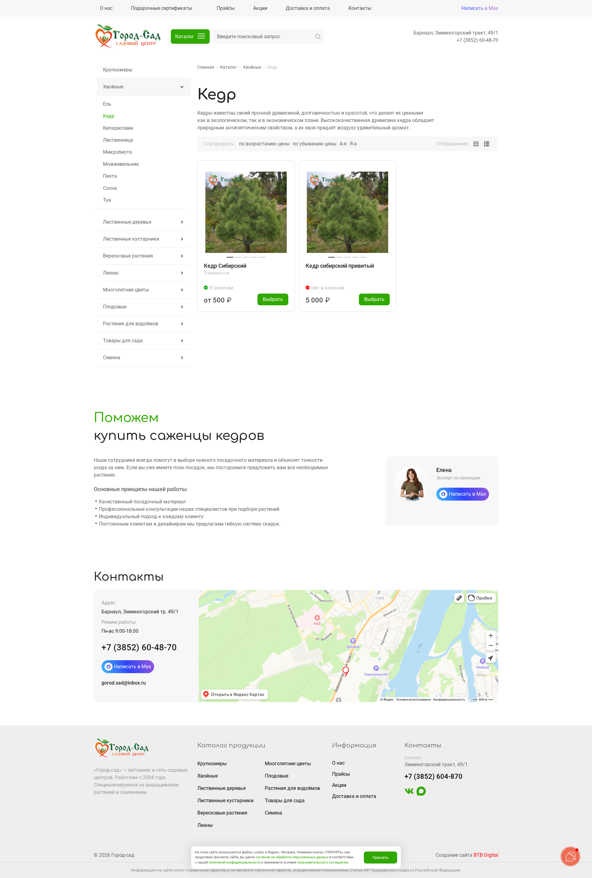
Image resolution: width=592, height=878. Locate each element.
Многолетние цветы (126, 290)
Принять (380, 857)
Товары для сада (123, 340)
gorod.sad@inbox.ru (123, 683)
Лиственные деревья (127, 222)
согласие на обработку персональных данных (292, 857)
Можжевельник (121, 164)
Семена (111, 357)
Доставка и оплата (354, 796)
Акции (339, 785)
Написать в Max (479, 8)
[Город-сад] (128, 36)
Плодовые (114, 307)
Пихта (110, 176)
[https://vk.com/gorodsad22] (409, 794)
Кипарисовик (118, 128)
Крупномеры (117, 70)
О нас (338, 763)
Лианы (110, 273)
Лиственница (118, 140)
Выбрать (273, 299)
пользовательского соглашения (322, 862)
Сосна (110, 188)
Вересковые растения (128, 256)
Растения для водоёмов (130, 324)
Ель (107, 104)
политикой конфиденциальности (234, 862)
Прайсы (341, 774)
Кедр (108, 116)
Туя (107, 200)
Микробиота (117, 152)
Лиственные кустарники (131, 239)
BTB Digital (486, 855)
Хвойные (113, 87)
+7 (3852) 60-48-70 (477, 40)
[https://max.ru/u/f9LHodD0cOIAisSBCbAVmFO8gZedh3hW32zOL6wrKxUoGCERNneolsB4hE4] (421, 794)
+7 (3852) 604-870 (433, 776)
